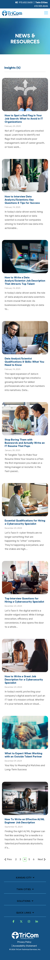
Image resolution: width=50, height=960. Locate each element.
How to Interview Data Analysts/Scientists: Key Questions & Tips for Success (22, 199)
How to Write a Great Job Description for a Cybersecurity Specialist (24, 679)
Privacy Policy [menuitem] (24, 942)
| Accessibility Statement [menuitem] (24, 946)
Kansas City (23, 877)
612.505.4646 (41, 6)
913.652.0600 (26, 2)
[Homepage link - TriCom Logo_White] (25, 937)
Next (40, 859)
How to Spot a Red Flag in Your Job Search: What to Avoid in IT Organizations (24, 118)
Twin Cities (23, 889)
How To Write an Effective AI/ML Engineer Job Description (25, 821)
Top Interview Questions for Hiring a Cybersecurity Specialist (24, 600)
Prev (9, 859)
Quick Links (23, 912)
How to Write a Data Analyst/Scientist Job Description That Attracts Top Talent (25, 280)
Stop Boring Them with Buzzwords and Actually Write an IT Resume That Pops (25, 443)
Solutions (23, 901)
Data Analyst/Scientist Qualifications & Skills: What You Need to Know (24, 361)
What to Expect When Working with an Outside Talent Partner (23, 755)
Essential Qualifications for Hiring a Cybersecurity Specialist (25, 522)
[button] (46, 12)
